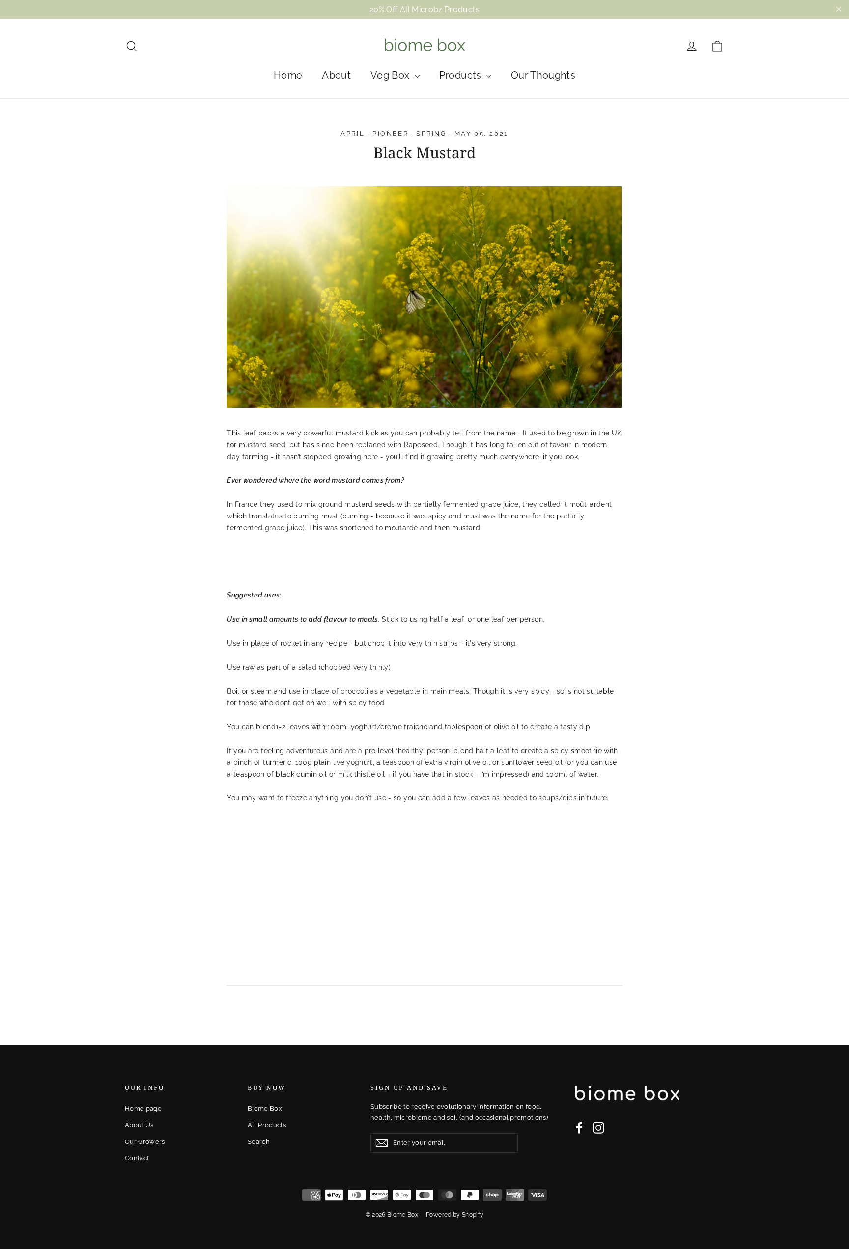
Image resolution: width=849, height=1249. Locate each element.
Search (259, 1141)
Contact (137, 1158)
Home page (143, 1108)
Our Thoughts (543, 75)
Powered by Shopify (454, 1214)
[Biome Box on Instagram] (598, 1128)
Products (461, 75)
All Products (267, 1125)
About (336, 75)
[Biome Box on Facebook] (579, 1128)
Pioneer (390, 133)
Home (288, 75)
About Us (139, 1125)
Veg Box (391, 75)
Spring (431, 133)
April (352, 133)
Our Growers (145, 1141)
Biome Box (265, 1108)
